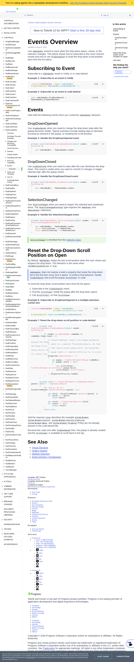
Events (50, 23)
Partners (35, 516)
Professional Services (40, 514)
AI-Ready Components (46, 487)
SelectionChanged (42, 200)
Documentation (37, 505)
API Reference (11, 544)
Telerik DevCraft (34, 479)
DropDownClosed (42, 162)
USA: (44, 540)
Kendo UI (31, 483)
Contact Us (36, 538)
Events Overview (53, 41)
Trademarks (49, 648)
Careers (35, 615)
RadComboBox (41, 23)
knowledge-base (12, 524)
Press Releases (38, 611)
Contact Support (119, 72)
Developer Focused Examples (14, 137)
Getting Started (12, 154)
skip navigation (11, 11)
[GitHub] (37, 564)
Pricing (34, 494)
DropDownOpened (43, 123)
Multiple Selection (41, 454)
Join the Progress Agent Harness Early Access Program (98, 3)
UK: (44, 542)
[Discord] (37, 567)
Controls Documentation (11, 22)
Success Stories (38, 529)
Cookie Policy (30, 657)
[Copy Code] (102, 84)
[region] (67, 656)
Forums (35, 509)
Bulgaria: (45, 545)
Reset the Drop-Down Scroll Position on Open (59, 253)
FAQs (34, 522)
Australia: (46, 547)
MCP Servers (33, 487)
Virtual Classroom (38, 518)
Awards (35, 609)
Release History (38, 507)
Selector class (74, 240)
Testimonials (36, 531)
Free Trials (36, 492)
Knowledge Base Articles (13, 181)
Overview (10, 133)
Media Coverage (38, 613)
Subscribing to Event (51, 68)
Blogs (34, 510)
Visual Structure (12, 148)
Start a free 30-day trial (85, 30)
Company (35, 605)
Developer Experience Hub (42, 501)
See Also (38, 442)
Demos (34, 503)
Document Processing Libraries (9, 512)
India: (45, 544)
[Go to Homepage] (17, 11)
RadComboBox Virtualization (46, 457)
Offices (34, 617)
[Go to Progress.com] (34, 595)
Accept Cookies (103, 656)
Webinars (35, 512)
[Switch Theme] (130, 15)
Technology (36, 607)
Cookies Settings (123, 656)
